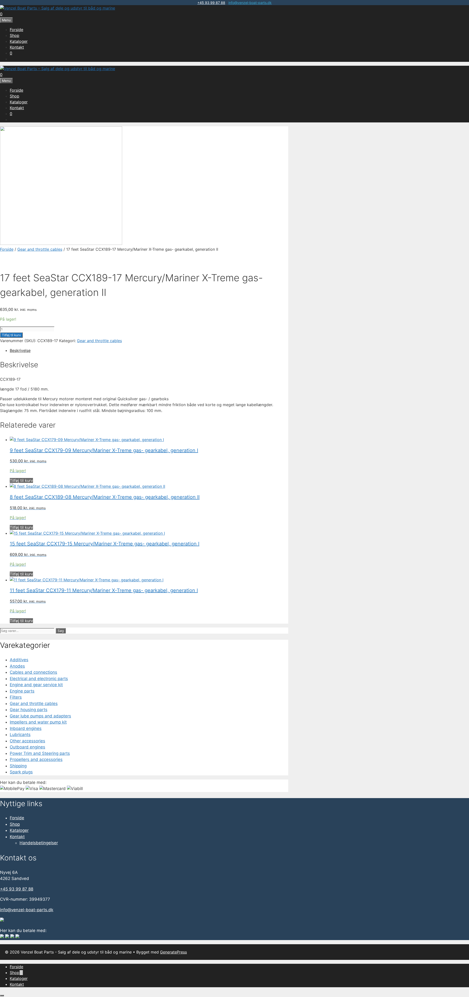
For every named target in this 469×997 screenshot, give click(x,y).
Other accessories (27, 740)
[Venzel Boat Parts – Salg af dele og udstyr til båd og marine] (57, 8)
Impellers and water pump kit (38, 722)
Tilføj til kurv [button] (21, 480)
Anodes (17, 666)
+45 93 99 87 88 (211, 2)
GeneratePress (173, 952)
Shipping (18, 765)
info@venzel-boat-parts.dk (250, 2)
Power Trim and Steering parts (40, 753)
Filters (16, 697)
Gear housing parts (28, 709)
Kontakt (17, 47)
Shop (14, 35)
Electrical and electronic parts (39, 678)
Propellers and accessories (36, 759)
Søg (61, 631)
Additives (19, 659)
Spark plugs (21, 771)
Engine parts (22, 691)
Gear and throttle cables (39, 249)
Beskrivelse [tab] (20, 350)
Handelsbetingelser (39, 842)
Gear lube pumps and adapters (40, 716)
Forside (16, 29)
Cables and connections (33, 672)
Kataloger (19, 41)
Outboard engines (27, 747)
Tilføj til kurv (11, 335)
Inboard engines (26, 728)
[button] (21, 972)
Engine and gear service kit (36, 684)
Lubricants (20, 734)
